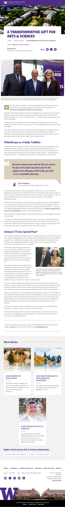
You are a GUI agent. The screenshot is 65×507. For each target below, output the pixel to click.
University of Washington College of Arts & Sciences (26, 109)
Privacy (25, 504)
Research (38, 468)
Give (18, 473)
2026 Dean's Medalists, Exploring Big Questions (47, 378)
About (6, 468)
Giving (12, 327)
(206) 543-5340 (56, 480)
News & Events (19, 41)
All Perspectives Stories (19, 45)
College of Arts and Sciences (15, 454)
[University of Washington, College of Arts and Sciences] (14, 2)
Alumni (58, 468)
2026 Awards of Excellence (13, 377)
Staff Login (41, 504)
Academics (14, 468)
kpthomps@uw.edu (42, 327)
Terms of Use (32, 504)
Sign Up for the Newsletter (31, 473)
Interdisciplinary (43, 454)
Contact (12, 473)
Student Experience (26, 468)
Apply (6, 473)
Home (9, 41)
